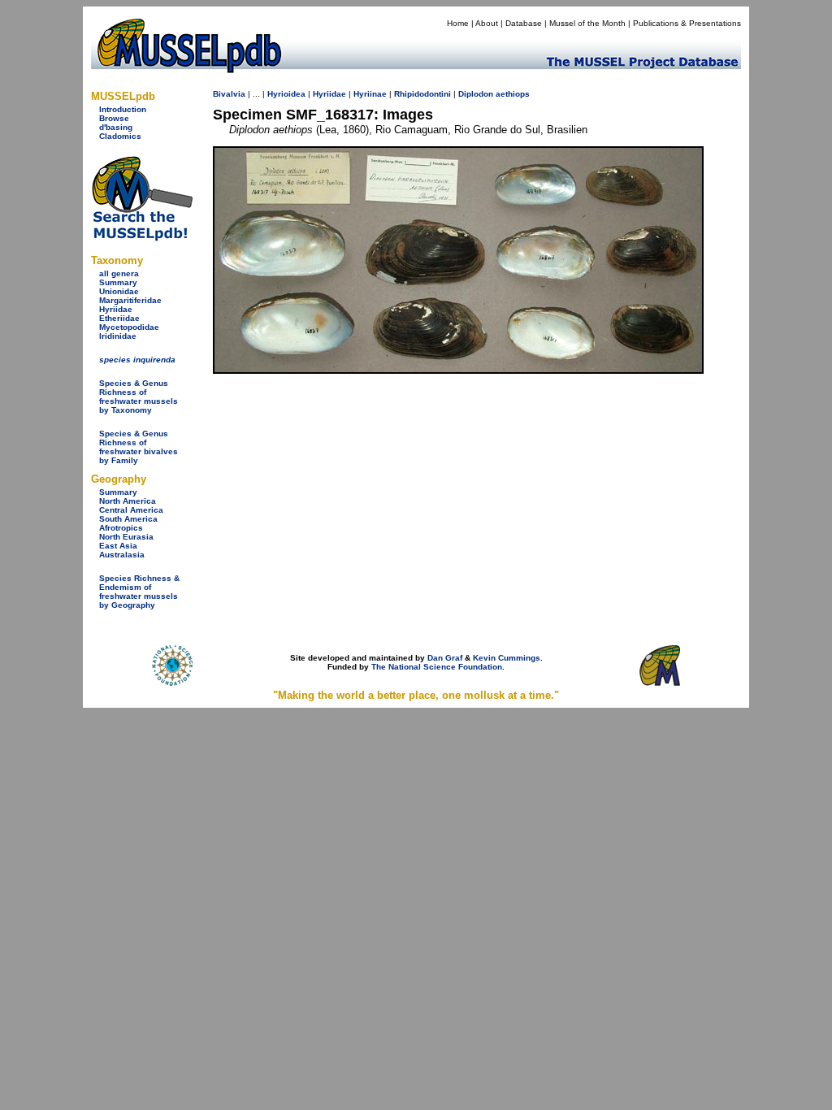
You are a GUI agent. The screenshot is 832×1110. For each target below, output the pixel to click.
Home (458, 23)
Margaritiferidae (130, 300)
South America (128, 518)
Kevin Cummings (506, 657)
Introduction (122, 109)
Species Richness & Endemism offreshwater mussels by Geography (139, 591)
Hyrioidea (286, 93)
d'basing (115, 127)
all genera (119, 273)
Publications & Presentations (687, 23)
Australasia (122, 554)
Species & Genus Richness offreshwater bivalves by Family (138, 447)
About (486, 23)
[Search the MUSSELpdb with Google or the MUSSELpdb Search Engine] (142, 238)
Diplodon (475, 93)
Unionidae (119, 291)
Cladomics (120, 136)
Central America (131, 509)
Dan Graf (444, 657)
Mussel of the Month (587, 23)
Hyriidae (115, 309)
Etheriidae (119, 318)
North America (127, 500)
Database (523, 23)
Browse (114, 118)
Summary (118, 282)
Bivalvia (229, 93)
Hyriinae (370, 93)
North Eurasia (126, 536)
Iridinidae (117, 336)
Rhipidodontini (422, 93)
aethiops (513, 93)
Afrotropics (121, 527)
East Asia (118, 545)
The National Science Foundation (436, 666)
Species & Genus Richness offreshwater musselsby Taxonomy (138, 396)
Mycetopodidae (129, 327)
